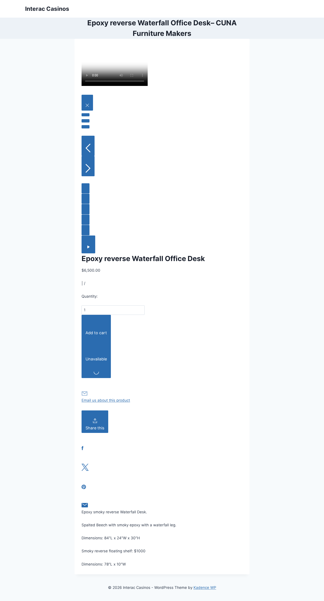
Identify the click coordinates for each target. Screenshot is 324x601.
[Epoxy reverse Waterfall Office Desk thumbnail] (85, 188)
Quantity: (90, 296)
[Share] (85, 114)
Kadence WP (205, 587)
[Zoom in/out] (85, 126)
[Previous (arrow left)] (88, 146)
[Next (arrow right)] (88, 166)
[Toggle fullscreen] (85, 120)
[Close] (87, 103)
